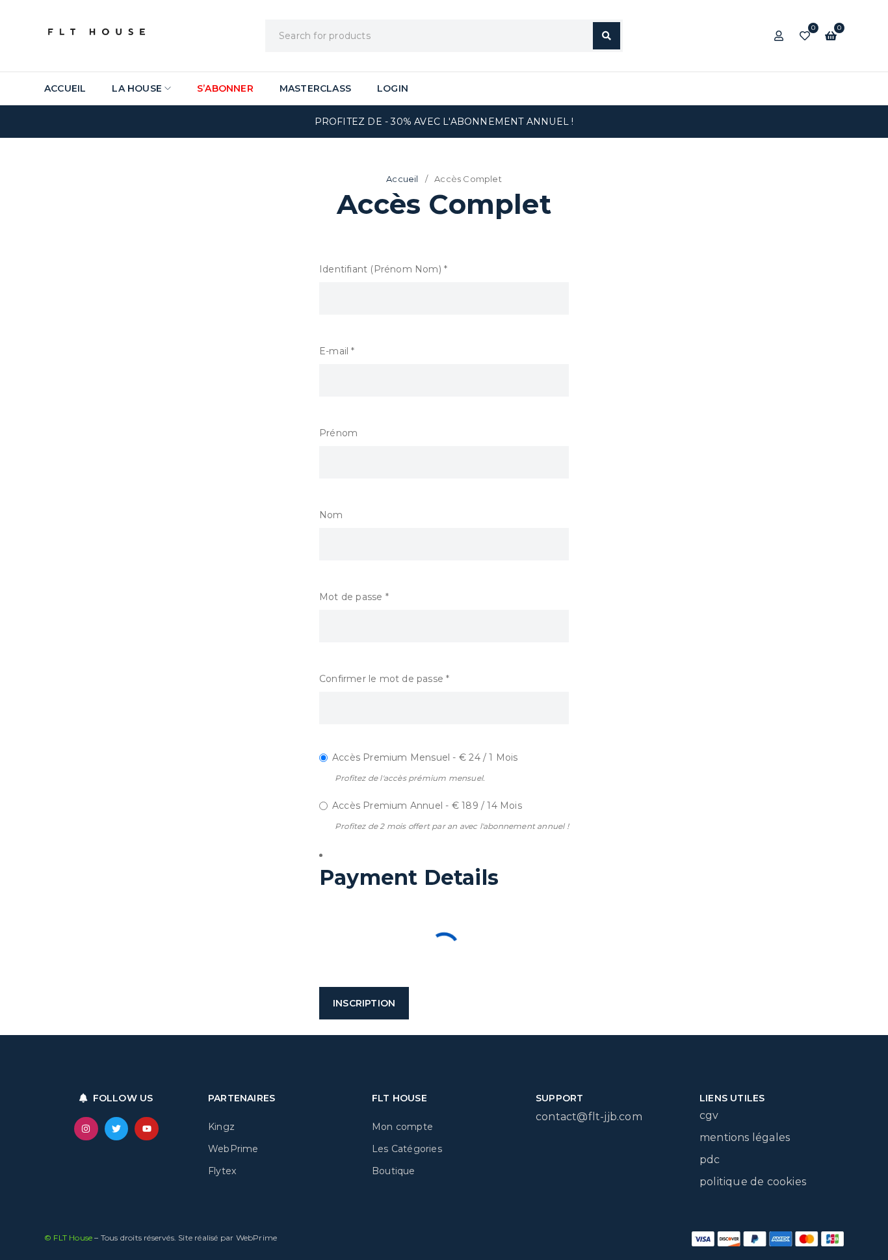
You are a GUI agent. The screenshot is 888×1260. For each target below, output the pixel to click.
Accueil (402, 179)
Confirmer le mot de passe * (384, 679)
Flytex (222, 1171)
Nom (331, 515)
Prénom (338, 433)
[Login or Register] (779, 36)
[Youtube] (146, 1128)
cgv (709, 1115)
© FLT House (69, 1237)
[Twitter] (116, 1128)
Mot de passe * (354, 597)
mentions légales (744, 1137)
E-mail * (337, 351)
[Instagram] (86, 1128)
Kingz (221, 1127)
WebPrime (233, 1149)
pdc (709, 1159)
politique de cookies (752, 1181)
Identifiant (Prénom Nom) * (383, 269)
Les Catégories (407, 1149)
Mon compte (402, 1127)
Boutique (393, 1171)
